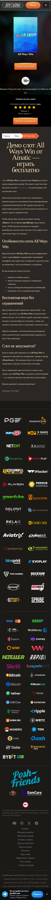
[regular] (24, 107)
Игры (17, 136)
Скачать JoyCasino (26, 865)
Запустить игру (25, 66)
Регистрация (25, 862)
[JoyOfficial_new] (29, 823)
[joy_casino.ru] (21, 823)
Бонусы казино (25, 847)
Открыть (37, 894)
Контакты (25, 851)
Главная (7, 136)
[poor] (20, 107)
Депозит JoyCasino (25, 843)
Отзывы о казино (25, 840)
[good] (29, 107)
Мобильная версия (25, 836)
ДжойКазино (23, 188)
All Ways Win (29, 136)
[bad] (15, 107)
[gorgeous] (33, 107)
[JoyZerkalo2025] (36, 823)
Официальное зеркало (25, 858)
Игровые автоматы (25, 832)
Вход (33, 5)
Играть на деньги (25, 121)
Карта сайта (25, 854)
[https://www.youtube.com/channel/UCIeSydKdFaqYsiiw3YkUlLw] (14, 823)
